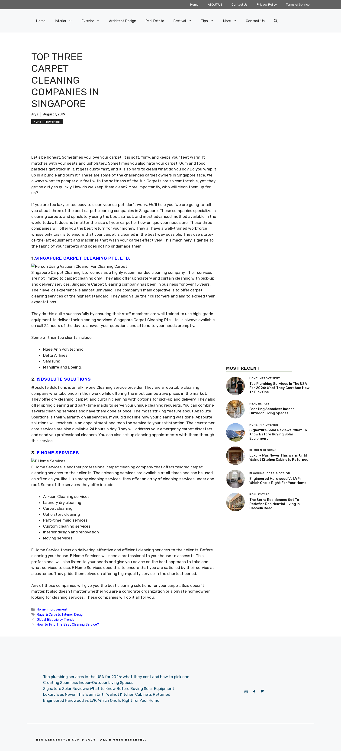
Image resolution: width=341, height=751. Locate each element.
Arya (34, 114)
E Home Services (58, 452)
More (227, 21)
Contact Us (240, 4)
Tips (204, 21)
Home (194, 4)
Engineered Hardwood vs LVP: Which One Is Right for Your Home (277, 481)
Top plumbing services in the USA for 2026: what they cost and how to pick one (279, 388)
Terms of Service (298, 4)
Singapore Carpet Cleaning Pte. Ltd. (82, 258)
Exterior (87, 21)
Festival (179, 21)
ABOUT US (215, 4)
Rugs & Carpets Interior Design (60, 614)
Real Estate (154, 21)
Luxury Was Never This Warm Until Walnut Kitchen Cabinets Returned (279, 457)
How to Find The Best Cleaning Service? (68, 624)
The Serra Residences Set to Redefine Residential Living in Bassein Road (274, 504)
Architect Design (122, 21)
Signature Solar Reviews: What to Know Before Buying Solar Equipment (278, 434)
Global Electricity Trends (55, 619)
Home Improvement (47, 121)
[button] (275, 21)
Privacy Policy (267, 4)
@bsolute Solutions (64, 379)
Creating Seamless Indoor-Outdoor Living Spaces (272, 411)
